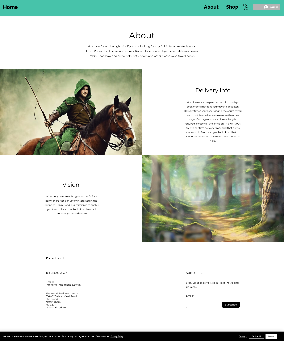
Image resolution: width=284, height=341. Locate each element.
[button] (246, 7)
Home (10, 7)
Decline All (256, 336)
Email (189, 296)
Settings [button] (243, 336)
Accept (271, 336)
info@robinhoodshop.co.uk (63, 284)
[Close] (280, 336)
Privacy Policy (116, 336)
